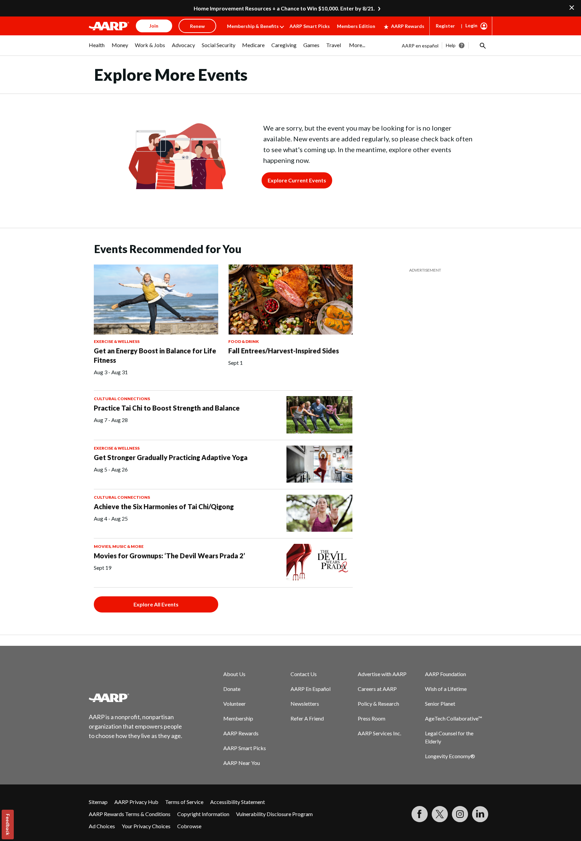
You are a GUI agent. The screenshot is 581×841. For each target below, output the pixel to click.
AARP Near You (241, 763)
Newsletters (304, 703)
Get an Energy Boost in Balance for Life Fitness (155, 355)
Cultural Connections (122, 398)
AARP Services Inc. (379, 733)
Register (445, 26)
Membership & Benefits (253, 26)
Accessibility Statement (237, 802)
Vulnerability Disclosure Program (274, 814)
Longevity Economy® (450, 756)
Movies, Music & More (119, 546)
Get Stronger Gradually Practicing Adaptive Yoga (170, 457)
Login (471, 25)
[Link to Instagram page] (460, 814)
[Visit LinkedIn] (480, 814)
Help (451, 45)
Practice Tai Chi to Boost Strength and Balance (167, 408)
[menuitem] (97, 48)
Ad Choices (102, 826)
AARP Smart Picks (309, 26)
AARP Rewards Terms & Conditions (129, 814)
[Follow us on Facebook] (420, 814)
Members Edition (356, 26)
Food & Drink (243, 341)
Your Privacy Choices (146, 826)
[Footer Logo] (136, 698)
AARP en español (420, 45)
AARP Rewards (407, 26)
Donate (231, 689)
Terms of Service (184, 802)
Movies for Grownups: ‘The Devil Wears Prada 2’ (169, 556)
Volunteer (234, 703)
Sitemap (98, 802)
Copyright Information (203, 814)
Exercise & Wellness (117, 341)
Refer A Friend (307, 718)
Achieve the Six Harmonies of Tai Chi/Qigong (164, 506)
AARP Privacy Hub (136, 802)
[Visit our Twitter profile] (440, 814)
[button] (482, 45)
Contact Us (303, 674)
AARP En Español (310, 689)
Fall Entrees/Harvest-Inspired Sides (283, 351)
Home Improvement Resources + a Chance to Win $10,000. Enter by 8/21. (284, 8)
